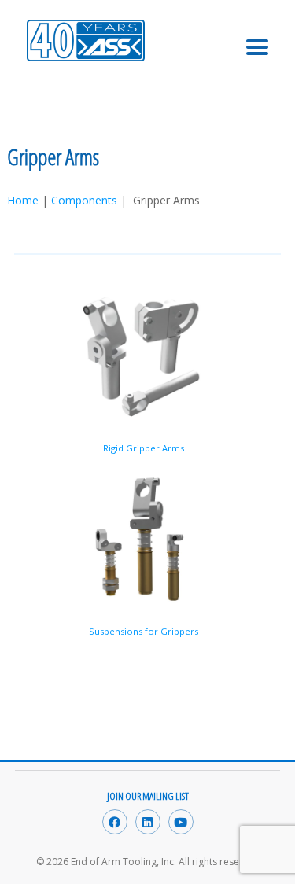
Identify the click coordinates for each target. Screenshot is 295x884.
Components (84, 200)
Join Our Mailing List (148, 796)
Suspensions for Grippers (143, 631)
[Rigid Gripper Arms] (144, 357)
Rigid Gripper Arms (143, 448)
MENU (257, 36)
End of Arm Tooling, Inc (86, 63)
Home (23, 200)
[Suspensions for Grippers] (144, 540)
